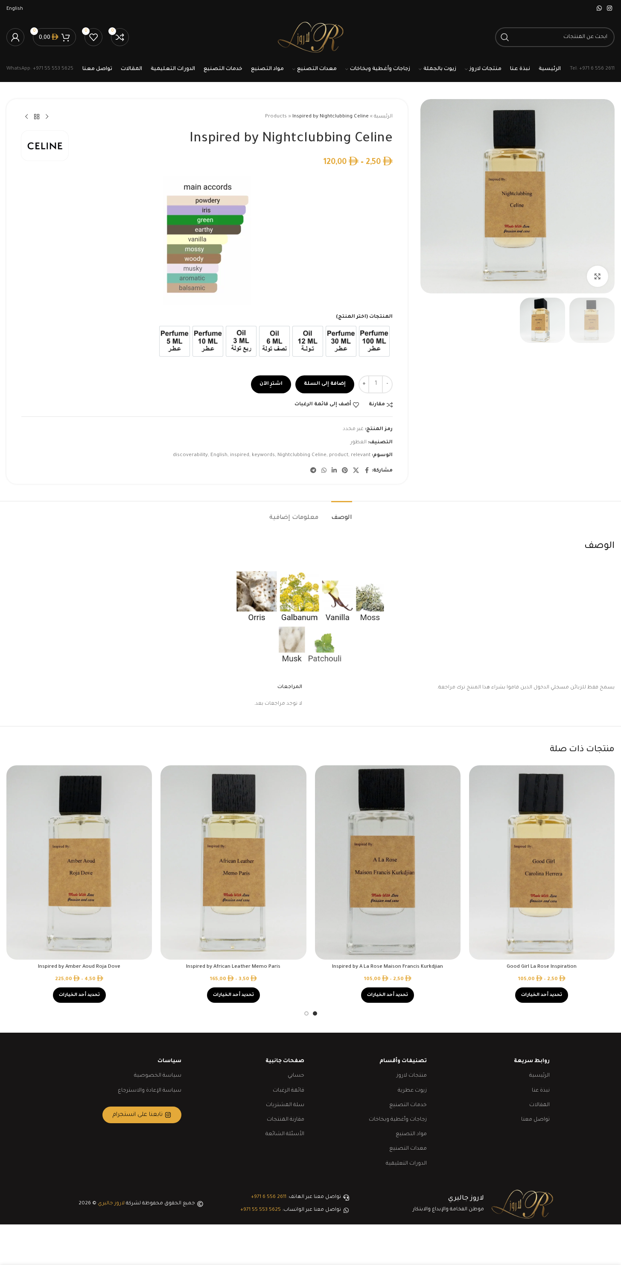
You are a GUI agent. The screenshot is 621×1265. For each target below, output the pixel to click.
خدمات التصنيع (408, 1105)
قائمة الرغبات (288, 1091)
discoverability (190, 455)
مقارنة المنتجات (285, 1120)
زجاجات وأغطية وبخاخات (398, 1120)
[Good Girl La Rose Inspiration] (542, 862)
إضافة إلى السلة (325, 384)
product (338, 455)
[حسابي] (15, 37)
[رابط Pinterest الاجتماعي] (344, 471)
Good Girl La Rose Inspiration (542, 967)
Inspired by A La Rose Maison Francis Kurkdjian (387, 967)
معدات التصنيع (408, 1149)
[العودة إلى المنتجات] (37, 117)
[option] (374, 341)
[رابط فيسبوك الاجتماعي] (367, 471)
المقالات (539, 1105)
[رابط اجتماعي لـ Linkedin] (334, 471)
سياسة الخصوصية (157, 1076)
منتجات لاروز (412, 1076)
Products (276, 117)
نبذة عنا (541, 1091)
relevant (360, 455)
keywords (263, 455)
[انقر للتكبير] (597, 276)
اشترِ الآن (271, 384)
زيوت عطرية (412, 1091)
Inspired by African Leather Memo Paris (233, 967)
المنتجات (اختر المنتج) (364, 317)
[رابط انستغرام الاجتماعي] (609, 9)
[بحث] (505, 37)
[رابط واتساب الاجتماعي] (599, 9)
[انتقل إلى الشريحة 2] (306, 1013)
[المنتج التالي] (26, 117)
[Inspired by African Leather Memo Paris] (233, 862)
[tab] (341, 514)
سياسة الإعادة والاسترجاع (149, 1091)
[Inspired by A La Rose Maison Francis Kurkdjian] (388, 862)
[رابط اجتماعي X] (356, 471)
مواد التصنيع (411, 1134)
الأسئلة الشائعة (284, 1134)
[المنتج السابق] (47, 117)
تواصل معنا (535, 1120)
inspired (239, 455)
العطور (358, 442)
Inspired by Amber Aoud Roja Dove (79, 967)
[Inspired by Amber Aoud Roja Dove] (79, 862)
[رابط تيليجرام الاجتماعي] (313, 471)
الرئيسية (383, 117)
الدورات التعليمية (406, 1164)
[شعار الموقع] (310, 38)
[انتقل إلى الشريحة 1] (315, 1013)
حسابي (296, 1076)
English (218, 455)
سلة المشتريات (285, 1105)
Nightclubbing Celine (302, 455)
